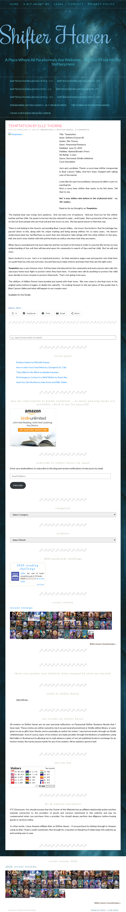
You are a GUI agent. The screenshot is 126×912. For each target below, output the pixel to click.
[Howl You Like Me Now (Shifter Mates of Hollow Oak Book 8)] (55, 634)
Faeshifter (47, 130)
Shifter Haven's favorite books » (103, 644)
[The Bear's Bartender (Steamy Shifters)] (37, 634)
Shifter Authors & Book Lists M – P (77, 89)
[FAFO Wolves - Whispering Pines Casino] (79, 616)
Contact (76, 4)
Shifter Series (65, 130)
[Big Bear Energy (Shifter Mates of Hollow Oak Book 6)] (91, 615)
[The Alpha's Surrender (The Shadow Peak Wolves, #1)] (13, 625)
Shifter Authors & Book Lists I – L (30, 89)
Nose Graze (113, 910)
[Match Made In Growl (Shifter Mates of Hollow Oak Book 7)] (91, 625)
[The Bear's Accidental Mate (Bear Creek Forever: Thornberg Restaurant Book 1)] (25, 625)
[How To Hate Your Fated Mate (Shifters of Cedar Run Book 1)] (73, 634)
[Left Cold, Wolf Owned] (49, 634)
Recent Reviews (21, 608)
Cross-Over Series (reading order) (30, 113)
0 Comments (82, 130)
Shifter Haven (55, 34)
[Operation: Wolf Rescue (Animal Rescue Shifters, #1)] (67, 615)
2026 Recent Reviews (21, 866)
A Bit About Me (37, 4)
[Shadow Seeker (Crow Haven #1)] (91, 634)
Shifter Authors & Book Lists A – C (31, 81)
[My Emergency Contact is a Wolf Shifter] (61, 634)
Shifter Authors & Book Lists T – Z (78, 97)
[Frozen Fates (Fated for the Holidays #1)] (19, 634)
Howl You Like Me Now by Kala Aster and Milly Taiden (41, 382)
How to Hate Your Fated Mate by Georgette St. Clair (41, 367)
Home (14, 4)
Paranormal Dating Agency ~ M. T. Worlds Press (38, 105)
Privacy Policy (101, 4)
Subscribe (18, 485)
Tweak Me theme (98, 910)
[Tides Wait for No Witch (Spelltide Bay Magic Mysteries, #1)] (67, 634)
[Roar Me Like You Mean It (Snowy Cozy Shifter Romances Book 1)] (31, 616)
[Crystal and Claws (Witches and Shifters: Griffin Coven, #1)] (55, 616)
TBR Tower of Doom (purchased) (90, 105)
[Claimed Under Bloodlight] (37, 625)
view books (40, 584)
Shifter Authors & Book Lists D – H (78, 81)
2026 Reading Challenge (28, 566)
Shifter (23, 573)
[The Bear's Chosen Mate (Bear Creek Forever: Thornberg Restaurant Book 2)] (31, 634)
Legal (59, 4)
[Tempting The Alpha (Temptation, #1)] (13, 615)
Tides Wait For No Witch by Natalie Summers (37, 372)
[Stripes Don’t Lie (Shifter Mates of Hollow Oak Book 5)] (61, 615)
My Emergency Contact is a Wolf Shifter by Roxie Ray (41, 377)
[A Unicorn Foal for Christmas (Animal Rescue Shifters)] (73, 615)
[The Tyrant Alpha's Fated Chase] (19, 615)
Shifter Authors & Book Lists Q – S (31, 97)
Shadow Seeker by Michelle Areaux (33, 362)
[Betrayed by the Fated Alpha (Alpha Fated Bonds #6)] (13, 634)
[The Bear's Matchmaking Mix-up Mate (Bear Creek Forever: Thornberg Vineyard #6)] (43, 615)
